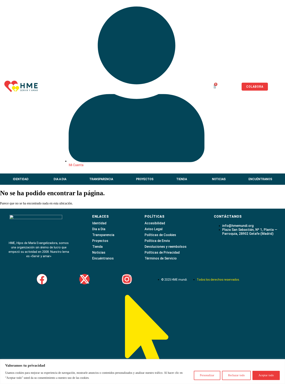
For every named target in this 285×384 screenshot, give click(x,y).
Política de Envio (157, 241)
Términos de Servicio (161, 258)
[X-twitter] (84, 279)
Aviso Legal (154, 229)
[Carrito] (215, 87)
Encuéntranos (260, 179)
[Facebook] (42, 279)
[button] (22, 179)
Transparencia (101, 179)
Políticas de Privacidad (162, 252)
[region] (142, 371)
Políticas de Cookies (160, 235)
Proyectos (144, 179)
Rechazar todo (236, 375)
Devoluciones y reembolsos (166, 247)
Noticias (219, 179)
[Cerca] (280, 362)
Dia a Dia (60, 179)
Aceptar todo (266, 375)
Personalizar (207, 375)
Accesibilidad (155, 223)
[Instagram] (127, 279)
